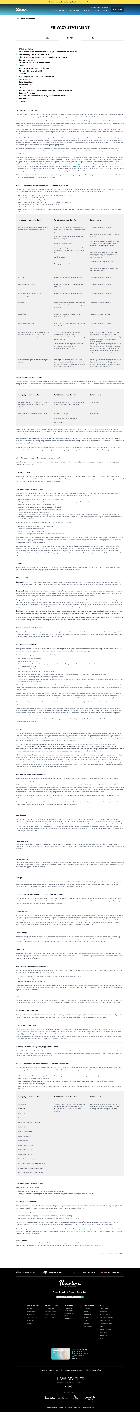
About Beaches (104, 1308)
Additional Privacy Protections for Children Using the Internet (45, 90)
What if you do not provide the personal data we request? (43, 57)
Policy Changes (25, 98)
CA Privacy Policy (26, 49)
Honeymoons (87, 1311)
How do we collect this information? (34, 63)
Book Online (30, 1308)
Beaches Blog (104, 1311)
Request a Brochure (105, 1329)
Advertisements (25, 85)
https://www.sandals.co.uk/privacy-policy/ (90, 123)
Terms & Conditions (51, 1407)
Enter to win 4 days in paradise (69, 1292)
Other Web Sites (26, 82)
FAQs (101, 1338)
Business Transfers (27, 93)
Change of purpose (27, 60)
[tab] (47, 38)
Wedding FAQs (88, 1326)
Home (17, 18)
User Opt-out (24, 79)
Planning (86, 1323)
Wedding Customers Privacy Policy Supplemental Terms (42, 96)
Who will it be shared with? (30, 71)
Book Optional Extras (50, 1311)
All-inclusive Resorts (105, 1320)
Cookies (22, 65)
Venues (86, 1320)
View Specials (30, 1314)
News (101, 1326)
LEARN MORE (76, 1359)
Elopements (87, 1314)
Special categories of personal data (34, 54)
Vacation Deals (31, 1323)
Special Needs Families (106, 1323)
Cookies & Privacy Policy (65, 1407)
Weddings (87, 1308)
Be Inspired (87, 1317)
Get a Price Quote (31, 1311)
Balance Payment (50, 1314)
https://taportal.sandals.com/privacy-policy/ (69, 164)
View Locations (31, 1320)
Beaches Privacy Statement (28, 18)
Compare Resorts (68, 1318)
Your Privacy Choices (46, 987)
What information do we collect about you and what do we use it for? (48, 51)
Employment (103, 1335)
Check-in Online (49, 1308)
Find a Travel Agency (32, 1317)
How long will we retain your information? (37, 76)
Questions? (23, 101)
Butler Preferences (50, 1317)
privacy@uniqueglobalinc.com (89, 953)
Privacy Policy (103, 1332)
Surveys (22, 87)
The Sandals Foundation (106, 1317)
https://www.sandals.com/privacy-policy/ (50, 125)
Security (22, 74)
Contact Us (77, 1407)
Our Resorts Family (105, 1314)
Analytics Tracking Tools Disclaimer (34, 68)
